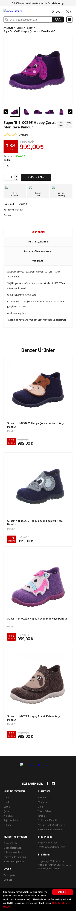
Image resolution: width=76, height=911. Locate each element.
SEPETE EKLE (36, 177)
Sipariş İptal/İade (12, 848)
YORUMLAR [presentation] (37, 261)
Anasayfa (8, 28)
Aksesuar (8, 816)
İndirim (7, 825)
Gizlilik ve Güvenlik (48, 820)
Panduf (29, 28)
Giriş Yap (8, 879)
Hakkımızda (44, 797)
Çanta (6, 811)
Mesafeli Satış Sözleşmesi (52, 825)
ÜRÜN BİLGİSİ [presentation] (38, 232)
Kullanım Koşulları (13, 852)
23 (7, 166)
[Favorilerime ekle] (68, 124)
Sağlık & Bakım (11, 820)
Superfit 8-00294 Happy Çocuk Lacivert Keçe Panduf (35, 522)
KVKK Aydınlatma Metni (50, 829)
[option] (38, 69)
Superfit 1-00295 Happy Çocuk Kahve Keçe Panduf (33, 717)
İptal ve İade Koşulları (15, 857)
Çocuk (19, 28)
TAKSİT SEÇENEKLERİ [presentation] (38, 241)
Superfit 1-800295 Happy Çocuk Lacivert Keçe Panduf (35, 424)
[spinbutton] (9, 177)
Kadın (7, 797)
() (68, 11)
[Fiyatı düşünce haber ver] (61, 124)
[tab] (38, 232)
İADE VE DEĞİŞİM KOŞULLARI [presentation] (38, 251)
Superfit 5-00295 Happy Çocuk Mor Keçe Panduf (37, 619)
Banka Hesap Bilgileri (15, 861)
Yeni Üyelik (9, 875)
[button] (6, 69)
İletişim (41, 816)
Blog (40, 806)
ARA (58, 19)
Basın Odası (44, 811)
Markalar (42, 802)
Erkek (7, 802)
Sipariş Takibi (10, 843)
